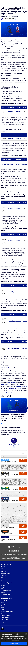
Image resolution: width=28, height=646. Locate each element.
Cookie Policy (3, 577)
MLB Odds (3, 596)
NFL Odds (3, 585)
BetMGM (10, 111)
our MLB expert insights (14, 388)
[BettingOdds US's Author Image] (14, 441)
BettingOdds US (9, 19)
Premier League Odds (5, 594)
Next (27, 407)
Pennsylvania (4, 600)
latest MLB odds (11, 382)
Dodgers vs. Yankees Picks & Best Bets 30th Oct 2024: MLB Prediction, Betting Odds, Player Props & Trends (13, 417)
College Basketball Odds (6, 590)
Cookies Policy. (15, 640)
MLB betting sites (10, 392)
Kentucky (3, 604)
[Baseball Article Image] (14, 405)
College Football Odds (5, 587)
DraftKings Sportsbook (21, 164)
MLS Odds (3, 592)
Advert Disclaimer (23, 453)
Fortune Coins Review (5, 621)
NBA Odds (3, 588)
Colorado (3, 605)
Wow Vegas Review (5, 617)
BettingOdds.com (7, 368)
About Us (3, 566)
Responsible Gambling (5, 573)
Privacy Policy (3, 575)
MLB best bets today (21, 386)
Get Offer (18, 111)
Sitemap (3, 580)
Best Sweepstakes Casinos (6, 613)
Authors (2, 568)
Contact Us (3, 570)
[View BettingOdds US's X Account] (15, 19)
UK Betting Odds (4, 571)
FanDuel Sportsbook (7, 164)
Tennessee (3, 609)
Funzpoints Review (4, 619)
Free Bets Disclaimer (5, 579)
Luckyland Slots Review (5, 622)
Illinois (2, 602)
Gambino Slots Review (5, 615)
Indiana (2, 607)
